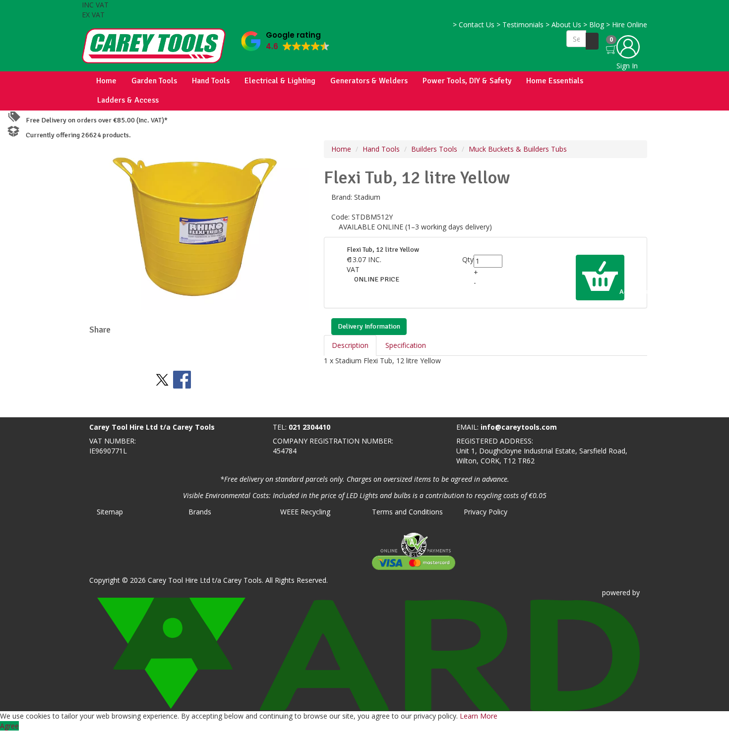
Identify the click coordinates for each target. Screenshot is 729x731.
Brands (199, 511)
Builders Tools (434, 149)
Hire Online (626, 24)
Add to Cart (621, 291)
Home (106, 81)
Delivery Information (369, 326)
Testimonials (520, 24)
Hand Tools (211, 81)
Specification (405, 345)
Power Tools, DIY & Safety (467, 81)
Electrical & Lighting (279, 81)
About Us (563, 24)
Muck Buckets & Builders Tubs (518, 149)
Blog (593, 24)
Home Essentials (554, 81)
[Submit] (592, 41)
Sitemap (110, 511)
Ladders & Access (128, 100)
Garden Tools (154, 81)
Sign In (627, 65)
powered (616, 592)
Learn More (478, 716)
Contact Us (473, 24)
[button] (285, 39)
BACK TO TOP (26, 407)
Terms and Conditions (407, 511)
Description (350, 345)
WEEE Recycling (305, 511)
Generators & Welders (369, 81)
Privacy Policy (485, 511)
